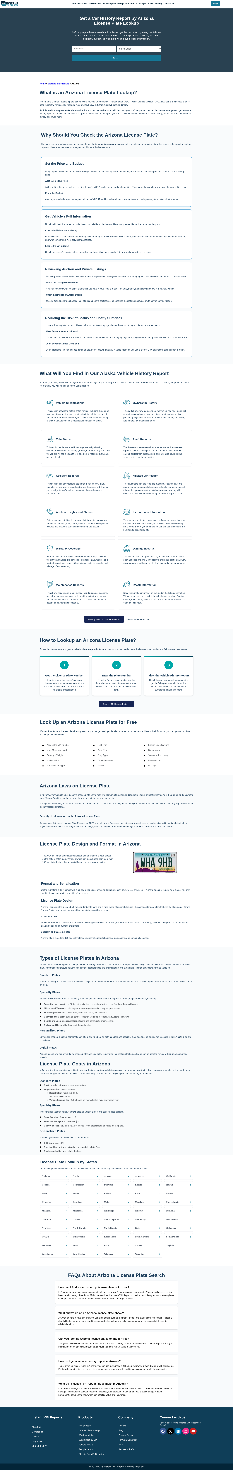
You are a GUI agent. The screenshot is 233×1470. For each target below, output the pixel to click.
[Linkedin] (178, 1431)
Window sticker (79, 3)
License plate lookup (113, 3)
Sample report (146, 3)
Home (43, 84)
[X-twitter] (170, 1431)
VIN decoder (95, 3)
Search (116, 58)
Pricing (158, 3)
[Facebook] (163, 1431)
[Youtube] (193, 1431)
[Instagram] (185, 1431)
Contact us (169, 3)
